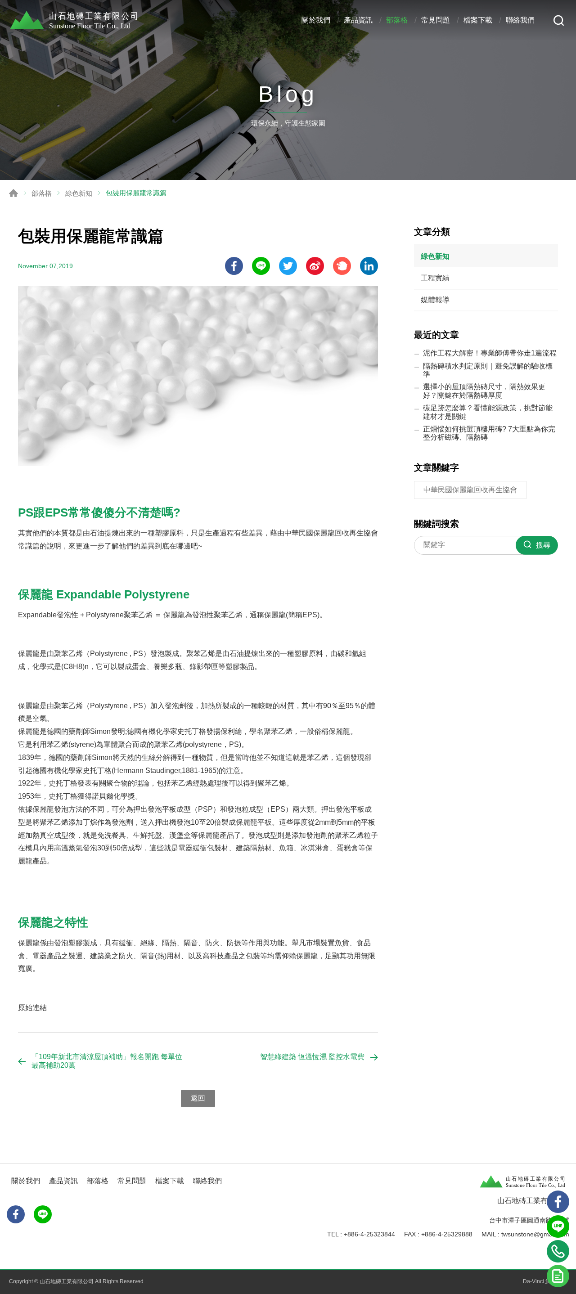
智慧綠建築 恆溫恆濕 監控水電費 (312, 1056)
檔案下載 (478, 20)
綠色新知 (78, 193)
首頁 (13, 193)
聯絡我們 (520, 20)
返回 (198, 1098)
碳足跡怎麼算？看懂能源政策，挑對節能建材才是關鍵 (488, 412)
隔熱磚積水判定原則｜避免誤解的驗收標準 (488, 370)
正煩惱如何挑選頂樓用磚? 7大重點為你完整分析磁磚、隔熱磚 (489, 433)
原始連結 (32, 1007)
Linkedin (369, 266)
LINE (261, 266)
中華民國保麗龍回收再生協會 (470, 490)
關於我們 (316, 20)
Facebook (16, 1214)
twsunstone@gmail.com (535, 1234)
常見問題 (435, 20)
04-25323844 (558, 1251)
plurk (342, 266)
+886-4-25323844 (369, 1234)
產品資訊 (358, 20)
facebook (234, 266)
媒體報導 (435, 300)
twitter (288, 266)
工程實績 (435, 278)
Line (558, 1226)
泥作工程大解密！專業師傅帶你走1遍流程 (490, 353)
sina (315, 266)
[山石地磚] (76, 20)
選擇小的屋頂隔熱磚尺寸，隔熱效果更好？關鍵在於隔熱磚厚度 (484, 391)
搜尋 (558, 20)
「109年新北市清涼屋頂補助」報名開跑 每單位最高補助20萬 (107, 1061)
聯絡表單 (558, 1276)
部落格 (397, 20)
